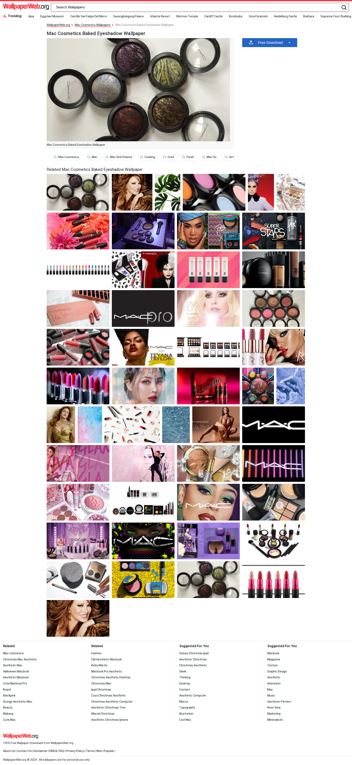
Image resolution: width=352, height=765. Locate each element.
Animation (274, 683)
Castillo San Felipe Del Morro (88, 16)
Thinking (184, 677)
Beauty (7, 707)
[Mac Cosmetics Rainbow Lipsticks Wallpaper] (78, 269)
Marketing (273, 713)
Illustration (186, 713)
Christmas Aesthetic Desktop (110, 677)
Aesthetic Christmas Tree (108, 707)
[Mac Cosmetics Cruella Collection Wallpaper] (143, 269)
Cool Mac (185, 719)
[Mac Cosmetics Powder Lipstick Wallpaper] (78, 231)
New (99, 751)
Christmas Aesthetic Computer (112, 701)
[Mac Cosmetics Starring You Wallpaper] (78, 541)
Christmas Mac (101, 683)
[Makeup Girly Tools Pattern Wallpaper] (132, 424)
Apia (31, 16)
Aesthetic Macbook (16, 677)
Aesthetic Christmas (193, 659)
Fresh (190, 157)
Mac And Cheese (121, 157)
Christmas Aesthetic (193, 665)
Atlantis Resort (160, 16)
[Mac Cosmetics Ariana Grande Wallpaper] (78, 463)
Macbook (273, 653)
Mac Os (212, 157)
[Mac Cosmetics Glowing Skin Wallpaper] (273, 502)
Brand (7, 689)
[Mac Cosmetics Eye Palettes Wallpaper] (208, 347)
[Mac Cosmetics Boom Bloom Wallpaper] (78, 502)
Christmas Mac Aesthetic (20, 659)
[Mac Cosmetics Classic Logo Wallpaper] (273, 424)
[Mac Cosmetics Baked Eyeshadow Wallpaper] (208, 579)
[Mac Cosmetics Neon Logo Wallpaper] (273, 463)
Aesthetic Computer (192, 695)
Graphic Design (277, 671)
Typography (187, 707)
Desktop (184, 683)
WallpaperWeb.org (58, 25)
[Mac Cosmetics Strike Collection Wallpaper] (273, 541)
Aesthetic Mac (12, 665)
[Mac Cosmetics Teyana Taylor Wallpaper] (143, 347)
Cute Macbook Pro (15, 683)
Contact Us (24, 751)
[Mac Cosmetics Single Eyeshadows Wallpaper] (214, 192)
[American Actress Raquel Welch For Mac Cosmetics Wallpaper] (132, 192)
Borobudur (236, 16)
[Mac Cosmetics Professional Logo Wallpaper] (143, 308)
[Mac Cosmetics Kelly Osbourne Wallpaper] (261, 192)
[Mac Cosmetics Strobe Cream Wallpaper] (208, 269)
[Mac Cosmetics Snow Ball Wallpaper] (290, 192)
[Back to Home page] (26, 7)
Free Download (270, 43)
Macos (183, 701)
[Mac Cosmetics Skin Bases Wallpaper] (273, 269)
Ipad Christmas (101, 689)
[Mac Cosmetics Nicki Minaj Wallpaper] (216, 424)
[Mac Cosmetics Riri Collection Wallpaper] (273, 347)
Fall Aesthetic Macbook (106, 659)
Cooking (150, 157)
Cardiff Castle (213, 16)
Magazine (273, 659)
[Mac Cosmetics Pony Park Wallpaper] (143, 386)
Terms (90, 751)
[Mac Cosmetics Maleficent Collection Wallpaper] (143, 502)
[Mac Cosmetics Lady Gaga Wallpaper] (208, 308)
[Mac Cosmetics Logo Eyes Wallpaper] (143, 541)
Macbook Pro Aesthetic (106, 671)
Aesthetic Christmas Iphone (109, 719)
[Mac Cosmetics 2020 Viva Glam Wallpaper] (273, 579)
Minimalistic (275, 719)
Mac (94, 157)
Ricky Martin (99, 665)
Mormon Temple (187, 16)
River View (274, 707)
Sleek (182, 671)
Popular (109, 751)
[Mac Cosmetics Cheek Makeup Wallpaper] (273, 308)
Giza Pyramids (258, 16)
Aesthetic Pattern (279, 701)
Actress (234, 157)
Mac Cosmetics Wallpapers (93, 25)
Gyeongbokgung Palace (128, 16)
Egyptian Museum (52, 16)
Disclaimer (40, 751)
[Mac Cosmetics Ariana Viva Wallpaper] (143, 463)
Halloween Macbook (16, 671)
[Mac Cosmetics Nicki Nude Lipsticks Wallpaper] (78, 308)
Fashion (96, 653)
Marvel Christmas (102, 713)
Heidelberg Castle (285, 16)
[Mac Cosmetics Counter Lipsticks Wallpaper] (78, 386)
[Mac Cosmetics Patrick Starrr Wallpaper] (208, 231)
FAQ (61, 751)
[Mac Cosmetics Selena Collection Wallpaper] (208, 541)
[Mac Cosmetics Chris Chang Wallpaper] (258, 386)
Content (184, 689)
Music (271, 695)
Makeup (8, 713)
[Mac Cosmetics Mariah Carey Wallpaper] (78, 579)
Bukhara (308, 16)
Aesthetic (273, 677)
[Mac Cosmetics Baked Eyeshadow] (78, 192)
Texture (272, 665)
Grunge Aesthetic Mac (17, 701)
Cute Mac (9, 719)
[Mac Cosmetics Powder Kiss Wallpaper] (78, 347)
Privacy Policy (75, 751)
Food (171, 157)
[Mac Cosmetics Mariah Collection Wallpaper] (208, 463)
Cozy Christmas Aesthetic (108, 695)
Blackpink (9, 695)
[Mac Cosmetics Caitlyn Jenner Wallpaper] (61, 424)
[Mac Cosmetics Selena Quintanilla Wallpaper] (143, 231)
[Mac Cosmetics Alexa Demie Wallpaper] (208, 502)
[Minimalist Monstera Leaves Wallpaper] (167, 192)
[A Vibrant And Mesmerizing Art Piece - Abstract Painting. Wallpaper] (90, 424)
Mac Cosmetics (68, 157)
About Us (9, 751)
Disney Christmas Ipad (194, 653)
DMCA (53, 751)
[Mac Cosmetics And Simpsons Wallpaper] (143, 579)
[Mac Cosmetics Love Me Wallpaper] (208, 386)
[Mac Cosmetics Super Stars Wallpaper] (273, 231)
